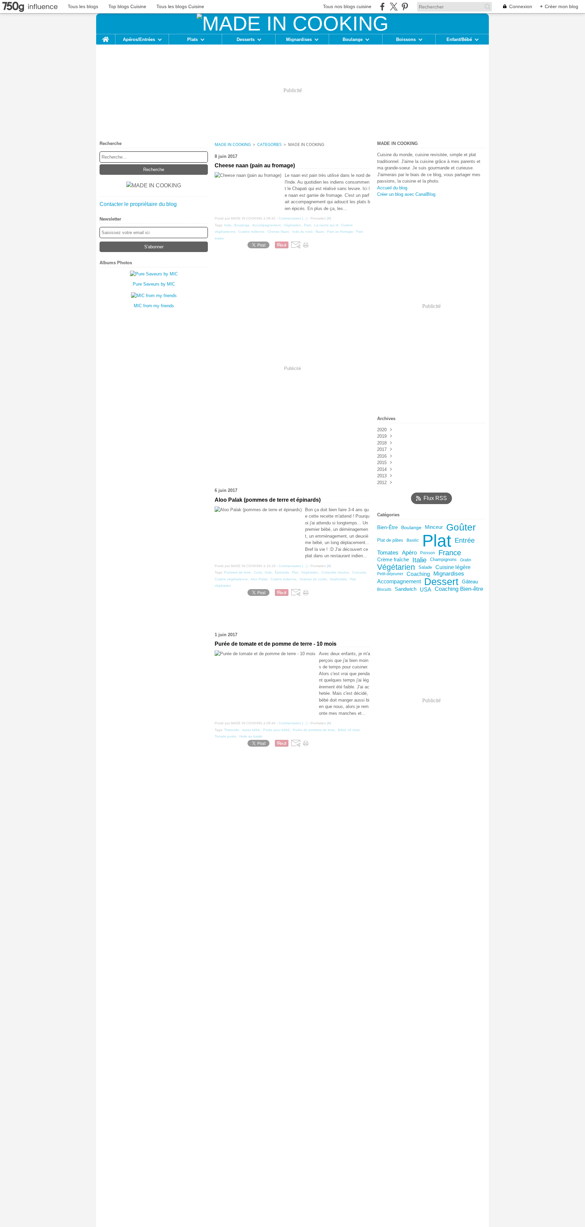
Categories (269, 144)
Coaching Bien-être (459, 589)
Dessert (441, 582)
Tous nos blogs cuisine (347, 6)
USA (425, 589)
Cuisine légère (453, 567)
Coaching (418, 574)
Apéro (409, 553)
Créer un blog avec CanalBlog (406, 194)
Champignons (443, 560)
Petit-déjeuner (390, 574)
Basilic (413, 540)
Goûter (461, 527)
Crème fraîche (393, 559)
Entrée (465, 540)
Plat (436, 540)
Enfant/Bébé (459, 39)
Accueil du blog (392, 187)
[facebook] (382, 7)
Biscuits (384, 589)
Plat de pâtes (390, 540)
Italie (419, 560)
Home (105, 36)
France (449, 553)
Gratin (465, 560)
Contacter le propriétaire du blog (138, 204)
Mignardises (299, 39)
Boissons (406, 39)
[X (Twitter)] (393, 7)
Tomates (387, 553)
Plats (192, 39)
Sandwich (405, 589)
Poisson (427, 553)
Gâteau (470, 581)
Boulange (353, 39)
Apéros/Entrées (139, 39)
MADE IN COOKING (233, 144)
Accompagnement (399, 581)
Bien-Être (387, 527)
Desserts (246, 39)
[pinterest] (404, 7)
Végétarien (396, 567)
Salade (425, 567)
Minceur (434, 527)
